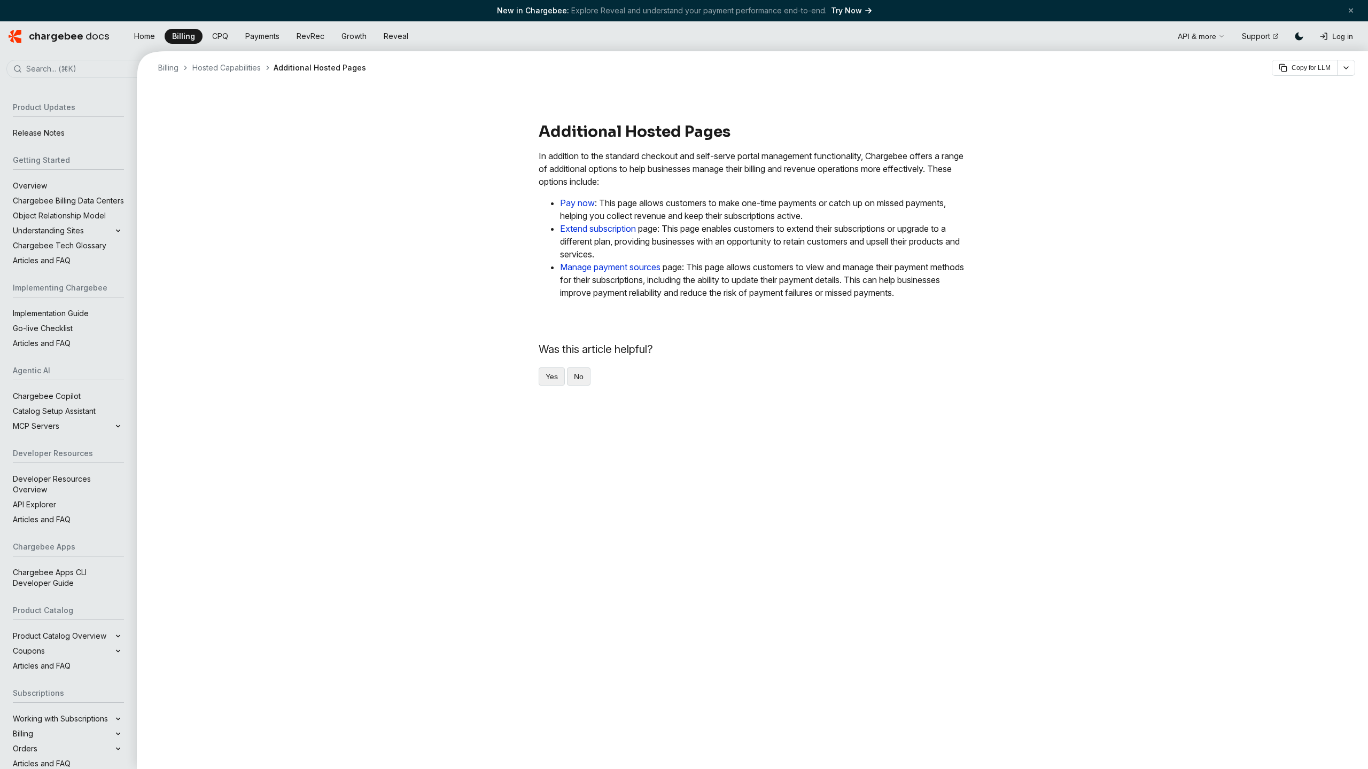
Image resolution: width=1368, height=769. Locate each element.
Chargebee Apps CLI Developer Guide (50, 577)
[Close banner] (1350, 10)
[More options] (1346, 67)
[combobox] (84, 69)
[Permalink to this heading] (736, 132)
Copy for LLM (1311, 68)
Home (144, 36)
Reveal (396, 36)
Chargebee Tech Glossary (59, 245)
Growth (354, 36)
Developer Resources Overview (52, 484)
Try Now (846, 10)
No (579, 376)
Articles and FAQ (42, 260)
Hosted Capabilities (226, 67)
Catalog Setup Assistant (54, 410)
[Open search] (1157, 34)
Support (1256, 36)
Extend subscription (598, 228)
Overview (30, 185)
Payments (262, 36)
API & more (1197, 36)
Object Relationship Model (59, 215)
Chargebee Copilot (47, 396)
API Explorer (34, 504)
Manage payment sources (610, 267)
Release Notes (39, 132)
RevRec (310, 36)
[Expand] (118, 231)
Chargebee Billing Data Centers (68, 200)
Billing (183, 36)
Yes (552, 376)
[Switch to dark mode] (1299, 36)
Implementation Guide (51, 313)
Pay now (577, 203)
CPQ (220, 36)
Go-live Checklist (43, 328)
